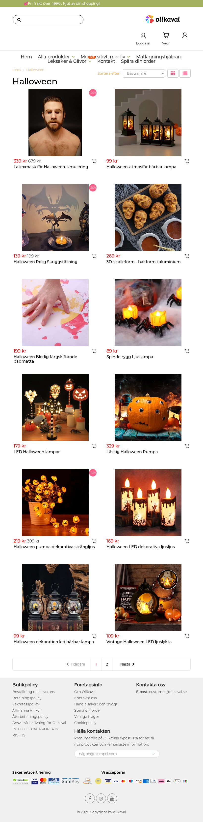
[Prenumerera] (153, 754)
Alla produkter (54, 57)
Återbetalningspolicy (30, 716)
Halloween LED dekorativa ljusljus (140, 546)
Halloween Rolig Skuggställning (45, 261)
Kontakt (106, 61)
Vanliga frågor (86, 716)
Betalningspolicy (26, 698)
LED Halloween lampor (37, 451)
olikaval (119, 812)
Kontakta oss (85, 698)
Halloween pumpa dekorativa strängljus (54, 546)
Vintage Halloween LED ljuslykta (139, 641)
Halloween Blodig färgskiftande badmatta (45, 359)
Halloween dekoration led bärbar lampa (54, 641)
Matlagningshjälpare (159, 57)
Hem (26, 57)
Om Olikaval (85, 692)
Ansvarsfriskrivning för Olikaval (39, 723)
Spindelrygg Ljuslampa (129, 356)
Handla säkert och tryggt (96, 704)
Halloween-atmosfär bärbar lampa (141, 166)
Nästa (125, 664)
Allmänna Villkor (26, 710)
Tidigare (78, 664)
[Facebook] (90, 798)
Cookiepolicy (85, 723)
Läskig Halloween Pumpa (132, 451)
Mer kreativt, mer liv (103, 57)
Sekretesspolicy (25, 704)
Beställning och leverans (33, 692)
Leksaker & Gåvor (67, 61)
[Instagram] (101, 798)
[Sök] (19, 19)
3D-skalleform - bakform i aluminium (143, 261)
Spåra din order (138, 61)
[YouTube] (112, 798)
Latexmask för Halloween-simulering (51, 166)
